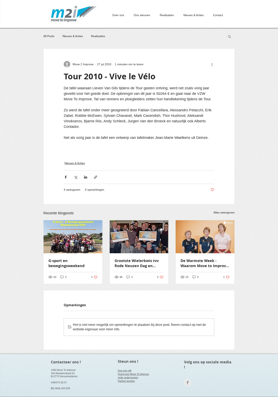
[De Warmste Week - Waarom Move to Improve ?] (205, 236)
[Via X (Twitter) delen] (76, 177)
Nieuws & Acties (72, 36)
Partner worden (126, 381)
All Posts (48, 36)
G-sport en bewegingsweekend (66, 263)
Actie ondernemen (128, 377)
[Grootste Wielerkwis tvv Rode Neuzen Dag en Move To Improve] (139, 236)
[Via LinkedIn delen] (86, 177)
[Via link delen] (95, 177)
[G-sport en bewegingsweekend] (73, 236)
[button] (229, 36)
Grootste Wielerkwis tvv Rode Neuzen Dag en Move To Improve (137, 263)
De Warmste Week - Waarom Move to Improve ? (204, 263)
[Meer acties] (211, 64)
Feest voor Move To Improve (133, 374)
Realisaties (98, 36)
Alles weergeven (224, 212)
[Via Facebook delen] (66, 177)
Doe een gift (124, 370)
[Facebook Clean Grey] (188, 382)
